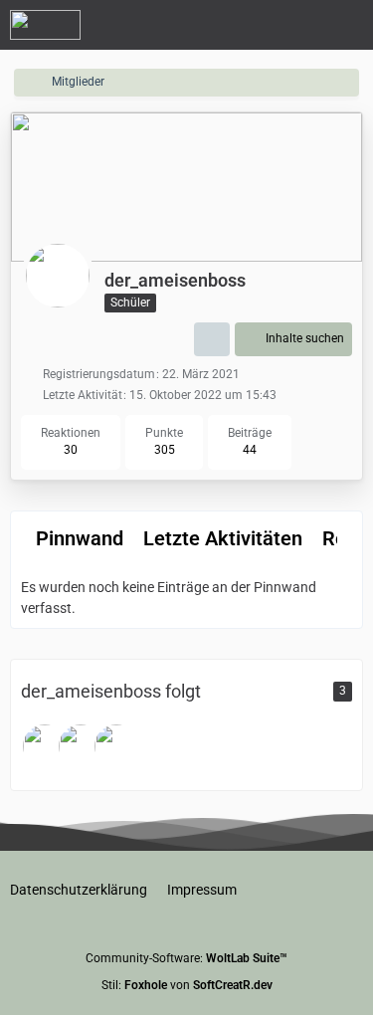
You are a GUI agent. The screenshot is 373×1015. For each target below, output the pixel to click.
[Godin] (116, 746)
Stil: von (187, 985)
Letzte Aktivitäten (222, 538)
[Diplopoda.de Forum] (45, 25)
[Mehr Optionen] (212, 339)
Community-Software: (186, 958)
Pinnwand (79, 538)
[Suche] (248, 25)
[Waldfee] (45, 746)
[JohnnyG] (80, 746)
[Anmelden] (297, 25)
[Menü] (347, 25)
